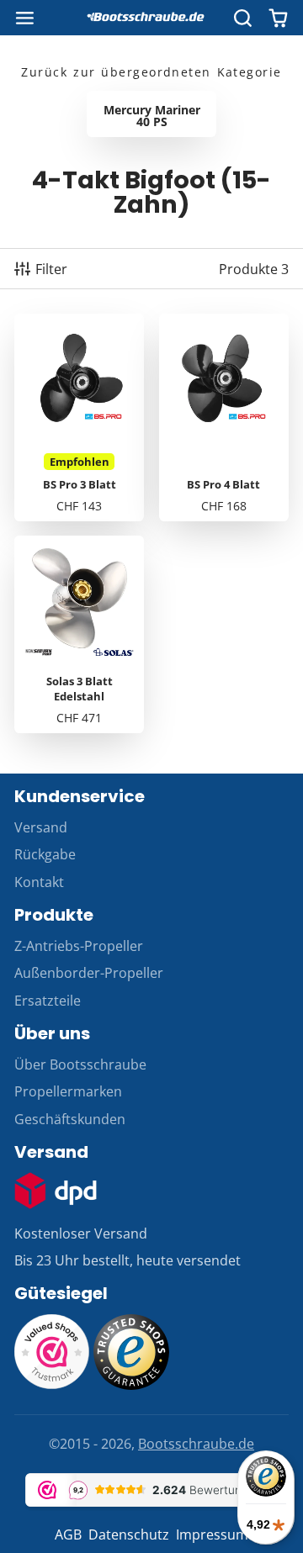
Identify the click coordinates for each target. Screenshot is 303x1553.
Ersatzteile (47, 1000)
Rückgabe (45, 854)
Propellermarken (68, 1091)
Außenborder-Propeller (88, 973)
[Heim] (151, 18)
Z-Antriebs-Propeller (78, 946)
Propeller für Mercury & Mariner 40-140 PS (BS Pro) (79, 417)
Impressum (212, 1534)
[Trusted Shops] (131, 1385)
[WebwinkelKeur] (52, 1385)
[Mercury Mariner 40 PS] (151, 114)
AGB (68, 1534)
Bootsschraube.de (196, 1443)
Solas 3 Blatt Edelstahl (79, 634)
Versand (40, 827)
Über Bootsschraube (80, 1064)
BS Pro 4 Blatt (224, 417)
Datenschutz (128, 1534)
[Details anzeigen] (55, 1190)
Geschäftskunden (69, 1119)
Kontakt (39, 882)
